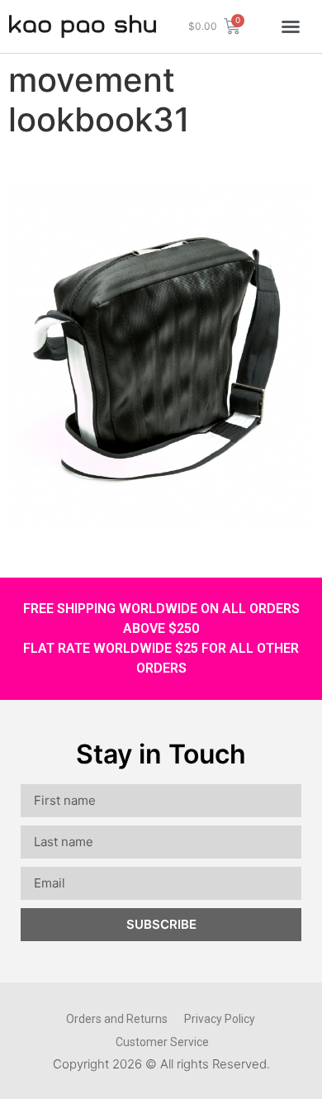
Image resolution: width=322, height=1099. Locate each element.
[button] (290, 26)
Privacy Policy (219, 1018)
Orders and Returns (117, 1018)
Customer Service (162, 1042)
